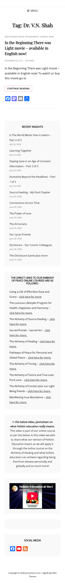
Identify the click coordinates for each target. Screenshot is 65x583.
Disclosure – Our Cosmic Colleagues (30, 245)
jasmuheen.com (33, 573)
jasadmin (29, 60)
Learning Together (20, 150)
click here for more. (20, 313)
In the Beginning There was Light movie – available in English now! (28, 48)
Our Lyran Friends (20, 234)
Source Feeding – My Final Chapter (29, 192)
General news (47, 36)
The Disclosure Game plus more (28, 255)
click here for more (30, 296)
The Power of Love (20, 213)
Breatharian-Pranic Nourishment (22, 36)
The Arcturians (18, 224)
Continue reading (19, 89)
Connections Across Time (24, 203)
